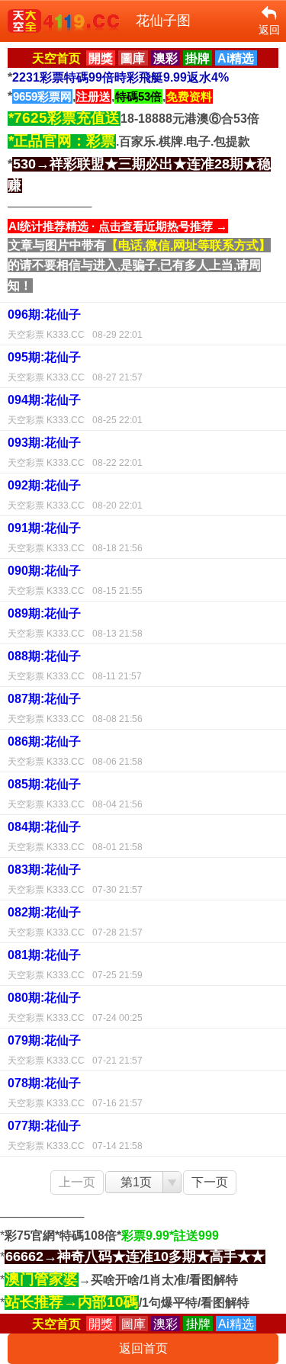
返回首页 (143, 1348)
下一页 (209, 1182)
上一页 (77, 1182)
